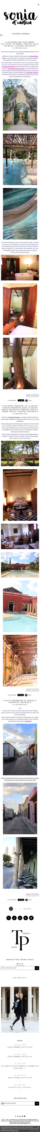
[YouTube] (20, 918)
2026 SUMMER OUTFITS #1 (20, 1056)
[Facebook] (8, 918)
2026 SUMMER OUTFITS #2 (20, 1047)
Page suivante (27, 909)
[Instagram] (25, 918)
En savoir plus (14, 1130)
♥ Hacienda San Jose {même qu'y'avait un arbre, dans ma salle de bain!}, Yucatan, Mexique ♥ (20, 44)
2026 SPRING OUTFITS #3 (20, 1078)
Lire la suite (32, 395)
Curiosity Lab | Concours (20, 1087)
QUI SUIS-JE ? (20, 978)
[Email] (31, 918)
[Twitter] (14, 918)
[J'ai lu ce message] (38, 1127)
